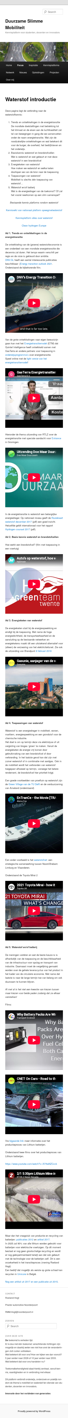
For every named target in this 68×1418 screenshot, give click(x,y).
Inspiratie (33, 65)
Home (9, 65)
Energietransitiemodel (36, 343)
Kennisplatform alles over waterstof (34, 218)
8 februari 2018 (43, 651)
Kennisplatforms (51, 65)
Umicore (21, 1274)
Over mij (10, 79)
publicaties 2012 (24, 1239)
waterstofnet (40, 860)
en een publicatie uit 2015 (44, 1281)
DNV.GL (9, 260)
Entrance (56, 438)
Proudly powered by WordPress (34, 1411)
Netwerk (10, 72)
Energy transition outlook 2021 (36, 263)
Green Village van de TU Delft (24, 784)
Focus (20, 65)
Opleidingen (38, 72)
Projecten (54, 72)
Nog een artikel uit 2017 (17, 1281)
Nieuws (23, 72)
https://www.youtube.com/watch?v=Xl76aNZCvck (31, 1163)
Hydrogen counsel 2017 (17, 529)
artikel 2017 (43, 1239)
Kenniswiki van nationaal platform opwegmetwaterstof (34, 210)
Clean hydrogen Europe (34, 225)
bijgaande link (16, 1140)
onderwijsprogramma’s (17, 354)
